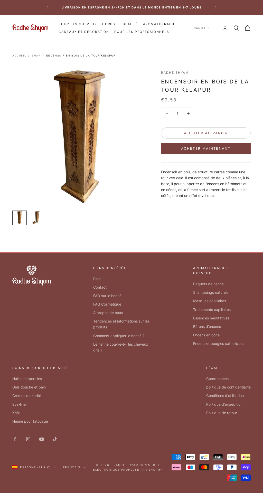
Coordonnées (217, 378)
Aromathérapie (159, 24)
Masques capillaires (209, 301)
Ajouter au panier (206, 133)
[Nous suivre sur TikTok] (55, 439)
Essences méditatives (211, 318)
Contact (100, 287)
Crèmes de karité (26, 395)
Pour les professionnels (141, 32)
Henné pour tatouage (30, 421)
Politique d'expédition (224, 404)
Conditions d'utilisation (225, 395)
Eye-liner (19, 404)
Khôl (16, 413)
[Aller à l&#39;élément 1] (19, 218)
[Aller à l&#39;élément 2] (36, 218)
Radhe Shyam (175, 72)
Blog (97, 279)
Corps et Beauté (120, 24)
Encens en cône (206, 335)
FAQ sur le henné (107, 295)
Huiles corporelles (27, 378)
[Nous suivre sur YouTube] (41, 439)
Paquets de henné (208, 284)
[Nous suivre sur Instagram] (28, 439)
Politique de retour (221, 413)
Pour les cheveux (78, 24)
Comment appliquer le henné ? (118, 336)
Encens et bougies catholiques (218, 343)
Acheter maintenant (206, 148)
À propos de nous (108, 312)
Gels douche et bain (29, 387)
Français (200, 28)
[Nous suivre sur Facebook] (14, 439)
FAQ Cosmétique (107, 304)
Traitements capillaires (212, 309)
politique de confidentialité (228, 387)
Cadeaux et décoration (84, 32)
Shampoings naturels (210, 292)
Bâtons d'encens (207, 326)
